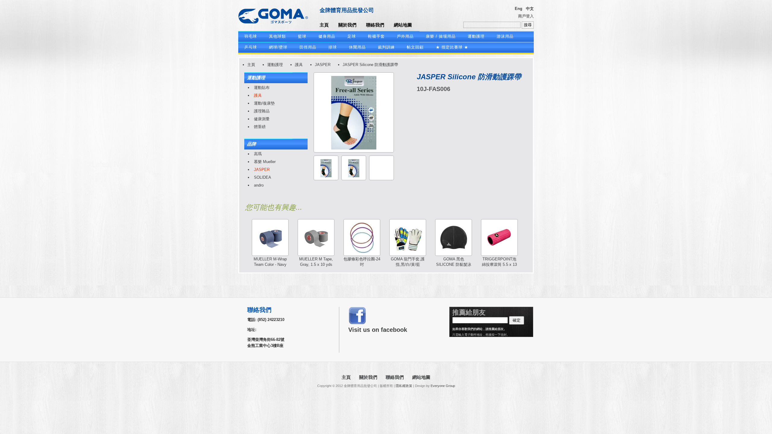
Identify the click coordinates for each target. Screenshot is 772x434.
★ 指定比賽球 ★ (452, 47)
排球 (332, 47)
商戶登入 (526, 16)
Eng (518, 8)
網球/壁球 (278, 47)
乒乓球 (250, 47)
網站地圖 (403, 24)
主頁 (324, 24)
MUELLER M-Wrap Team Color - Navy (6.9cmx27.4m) (270, 264)
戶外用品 (405, 36)
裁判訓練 (386, 47)
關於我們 (347, 24)
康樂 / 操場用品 (441, 36)
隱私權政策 (404, 386)
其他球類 (277, 36)
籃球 (302, 36)
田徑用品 (307, 47)
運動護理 (476, 36)
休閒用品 (357, 47)
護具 (299, 64)
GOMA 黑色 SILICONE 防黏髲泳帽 (453, 264)
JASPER (323, 64)
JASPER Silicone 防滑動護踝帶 (370, 64)
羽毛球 (250, 36)
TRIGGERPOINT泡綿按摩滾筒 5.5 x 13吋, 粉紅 (499, 264)
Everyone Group (443, 386)
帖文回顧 (415, 47)
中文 (530, 8)
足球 (351, 36)
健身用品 (326, 36)
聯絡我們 (375, 24)
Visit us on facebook (377, 329)
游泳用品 (505, 36)
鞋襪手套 (376, 36)
